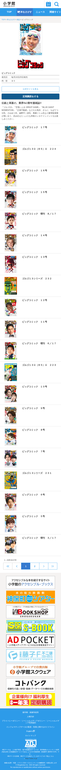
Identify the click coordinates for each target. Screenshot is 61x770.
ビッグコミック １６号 (34, 170)
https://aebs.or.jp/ (31, 758)
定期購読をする (31, 96)
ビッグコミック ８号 (33, 429)
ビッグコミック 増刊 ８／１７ (39, 213)
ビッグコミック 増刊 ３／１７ (39, 538)
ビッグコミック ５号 (33, 516)
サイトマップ (30, 736)
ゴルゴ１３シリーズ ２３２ (37, 278)
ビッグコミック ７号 (33, 451)
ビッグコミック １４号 (34, 235)
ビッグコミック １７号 (34, 127)
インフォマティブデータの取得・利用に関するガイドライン (30, 727)
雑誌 (18, 19)
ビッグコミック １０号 (34, 386)
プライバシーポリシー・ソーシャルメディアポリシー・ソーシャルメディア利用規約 (30, 722)
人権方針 (30, 717)
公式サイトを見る (30, 89)
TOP (3, 19)
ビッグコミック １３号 (34, 257)
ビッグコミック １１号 (34, 321)
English (29, 731)
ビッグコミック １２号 (34, 300)
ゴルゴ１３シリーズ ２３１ (37, 473)
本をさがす (11, 19)
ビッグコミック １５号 (34, 192)
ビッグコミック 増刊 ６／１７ (39, 343)
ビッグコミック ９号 (33, 408)
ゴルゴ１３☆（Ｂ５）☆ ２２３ (39, 365)
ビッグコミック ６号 (33, 494)
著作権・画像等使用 (30, 712)
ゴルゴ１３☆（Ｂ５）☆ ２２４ (39, 149)
